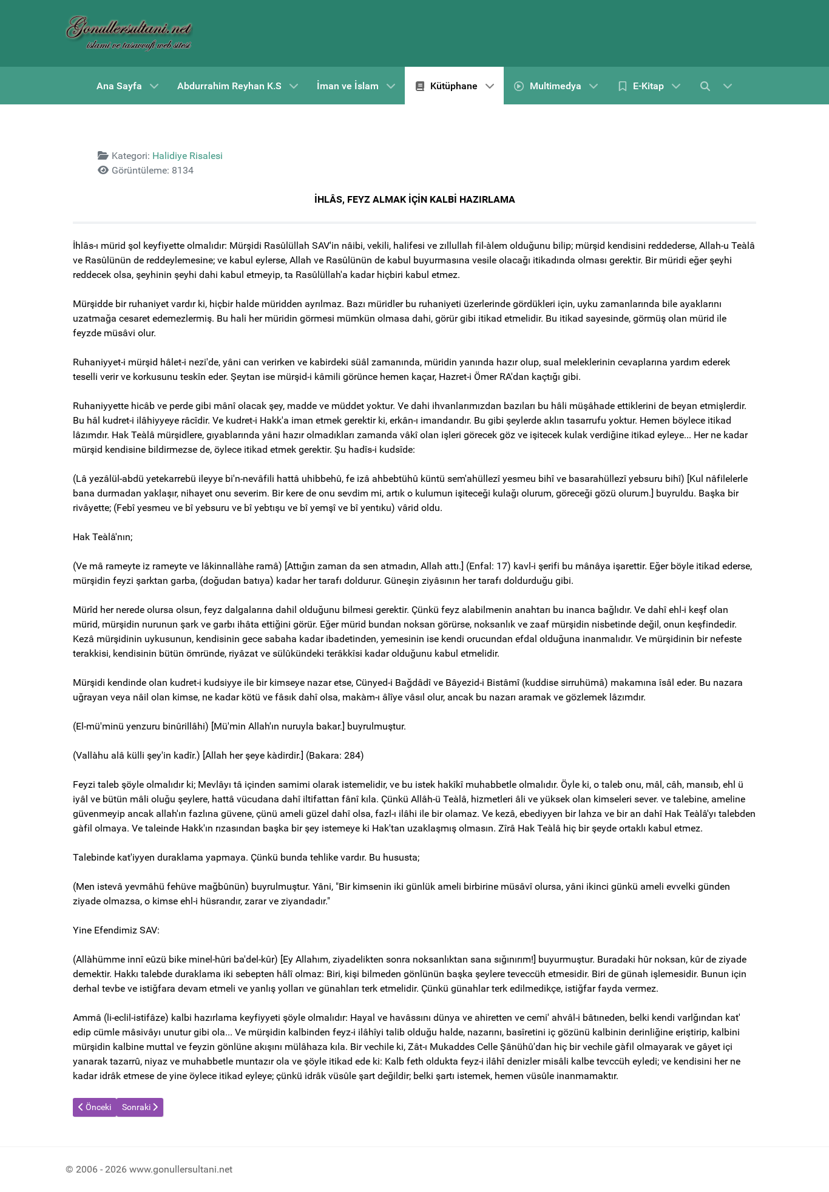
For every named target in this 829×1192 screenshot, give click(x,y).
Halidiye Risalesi (187, 155)
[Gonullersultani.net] (129, 33)
